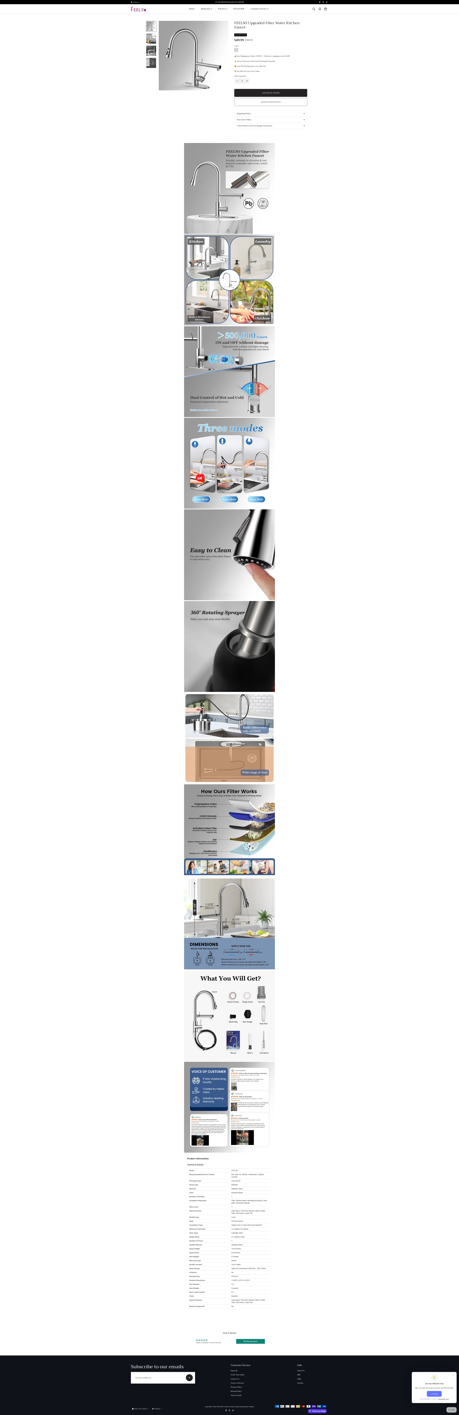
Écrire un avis (250, 1341)
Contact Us (235, 1379)
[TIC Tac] (326, 2)
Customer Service (259, 9)
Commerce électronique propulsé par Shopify (239, 1406)
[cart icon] (325, 9)
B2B (298, 1374)
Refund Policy (236, 1391)
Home (192, 9)
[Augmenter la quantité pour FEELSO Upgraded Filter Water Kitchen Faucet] (247, 81)
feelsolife (220, 1406)
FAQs (299, 1379)
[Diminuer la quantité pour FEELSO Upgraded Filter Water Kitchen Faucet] (237, 81)
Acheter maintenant (271, 102)
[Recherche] (313, 9)
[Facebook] (319, 2)
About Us (301, 1370)
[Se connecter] (319, 9)
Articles (300, 1383)
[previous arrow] (163, 70)
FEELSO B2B (238, 9)
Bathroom (205, 9)
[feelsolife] (138, 9)
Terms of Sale (236, 1395)
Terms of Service (237, 1383)
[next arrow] (223, 70)
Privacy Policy (236, 1387)
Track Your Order (237, 1374)
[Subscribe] (189, 1377)
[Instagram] (323, 2)
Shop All (234, 1370)
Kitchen (221, 9)
